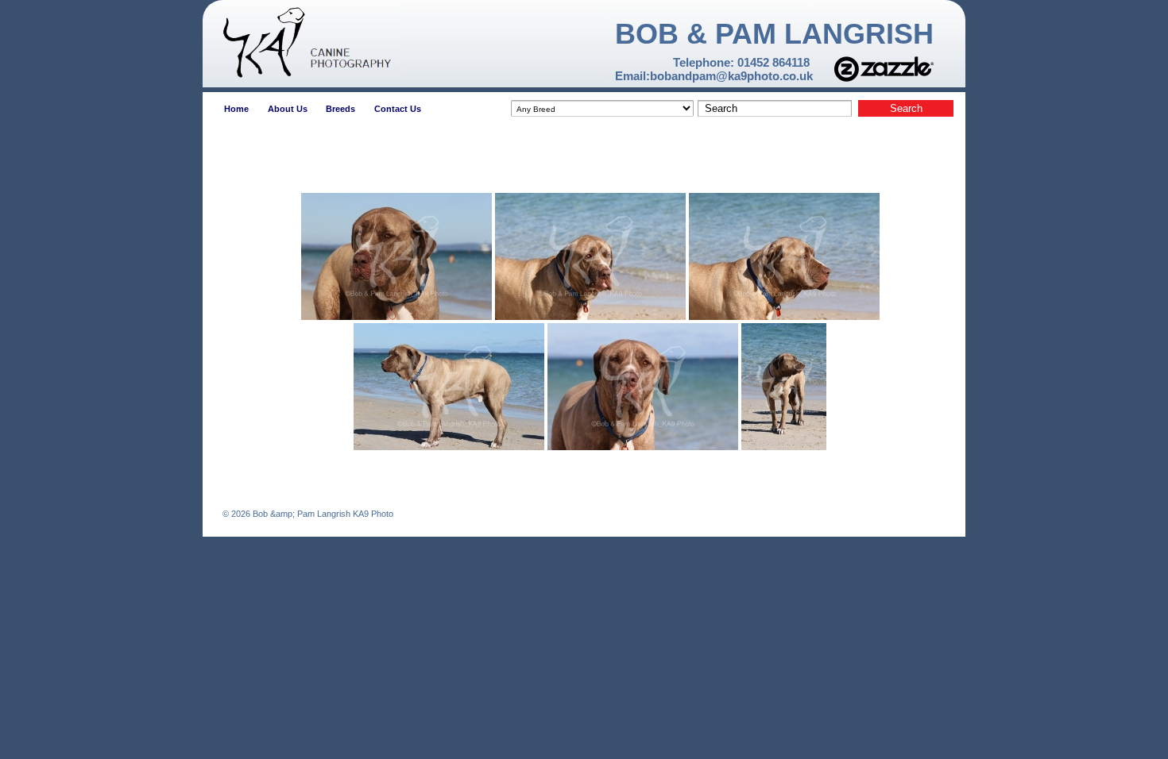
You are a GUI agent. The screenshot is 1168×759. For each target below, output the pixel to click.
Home (236, 109)
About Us (287, 109)
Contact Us (397, 109)
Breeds (340, 109)
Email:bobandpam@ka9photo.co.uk (714, 76)
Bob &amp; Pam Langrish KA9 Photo (321, 513)
